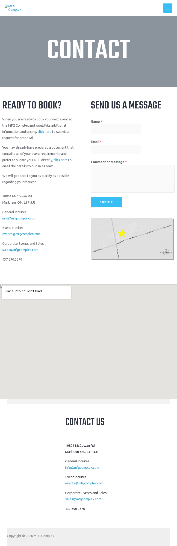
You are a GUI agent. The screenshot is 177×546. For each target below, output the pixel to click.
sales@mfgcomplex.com (20, 250)
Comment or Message (109, 162)
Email (96, 142)
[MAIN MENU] (167, 8)
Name (96, 121)
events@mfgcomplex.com (21, 234)
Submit (106, 202)
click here (44, 132)
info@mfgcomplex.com (19, 218)
